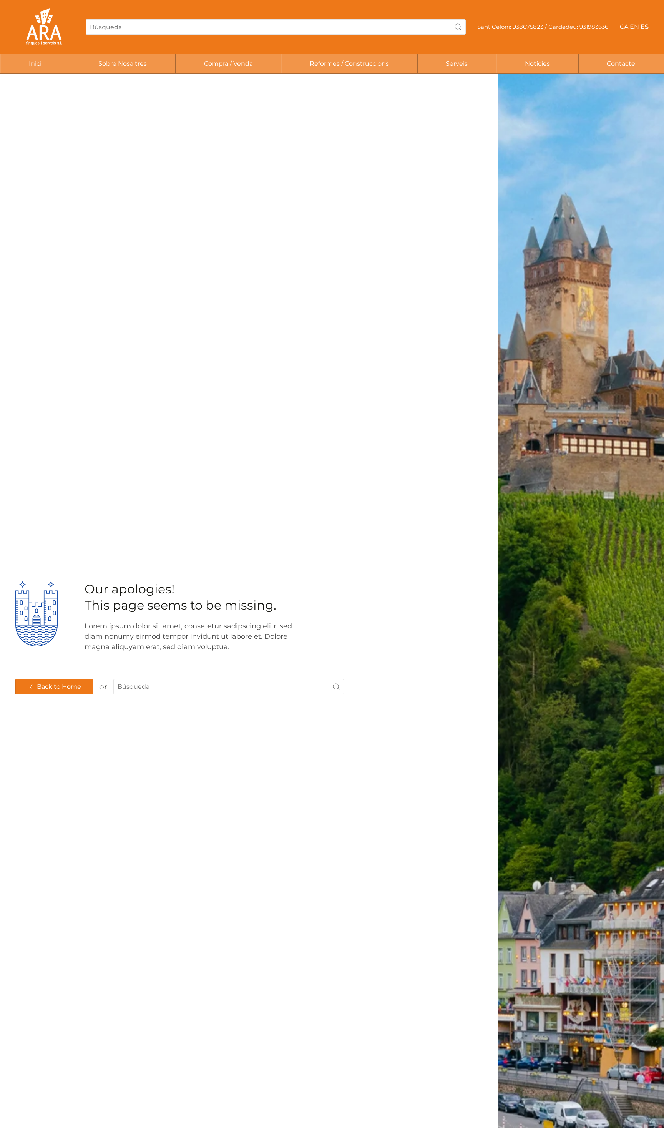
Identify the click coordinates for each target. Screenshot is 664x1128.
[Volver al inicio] (44, 27)
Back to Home (59, 686)
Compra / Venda (228, 63)
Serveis (457, 63)
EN (634, 26)
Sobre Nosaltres (122, 63)
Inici (35, 63)
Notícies (537, 63)
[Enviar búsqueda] (458, 27)
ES (645, 26)
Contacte (621, 63)
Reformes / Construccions (349, 63)
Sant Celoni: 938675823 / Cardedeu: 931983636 (542, 26)
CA (624, 26)
